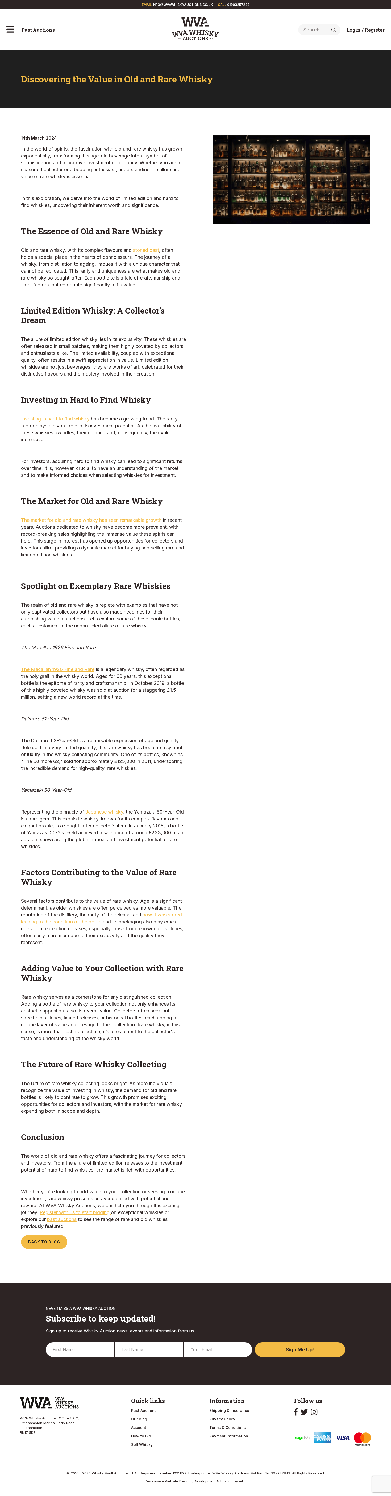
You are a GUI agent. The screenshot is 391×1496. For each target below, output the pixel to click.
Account (138, 1427)
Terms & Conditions (227, 1427)
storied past (146, 250)
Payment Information (228, 1436)
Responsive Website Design (168, 1481)
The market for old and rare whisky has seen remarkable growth (91, 520)
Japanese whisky (104, 812)
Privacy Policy (222, 1419)
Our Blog (139, 1419)
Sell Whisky (142, 1444)
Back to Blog (44, 1242)
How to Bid (141, 1436)
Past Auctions (38, 30)
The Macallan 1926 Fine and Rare (57, 669)
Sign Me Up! (300, 1349)
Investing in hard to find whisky (55, 419)
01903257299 (238, 5)
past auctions (62, 1219)
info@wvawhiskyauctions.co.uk (182, 5)
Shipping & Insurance (229, 1410)
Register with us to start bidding (75, 1212)
